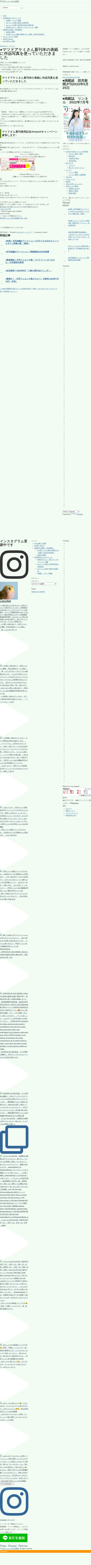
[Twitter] (4, 1546)
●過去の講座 (10, 32)
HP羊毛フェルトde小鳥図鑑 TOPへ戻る (13, 218)
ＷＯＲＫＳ (4, 46)
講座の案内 (72, 193)
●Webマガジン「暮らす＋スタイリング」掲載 (22, 27)
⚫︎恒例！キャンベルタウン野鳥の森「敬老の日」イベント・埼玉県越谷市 (79, 223)
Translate (79, 514)
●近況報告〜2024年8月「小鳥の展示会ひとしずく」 (28, 270)
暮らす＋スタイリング (76, 168)
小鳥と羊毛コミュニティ (74, 184)
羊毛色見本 (72, 161)
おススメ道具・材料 (76, 154)
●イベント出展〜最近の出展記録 (17, 23)
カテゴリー (35, 581)
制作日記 (72, 156)
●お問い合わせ (8, 39)
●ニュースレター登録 (10, 36)
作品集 (68, 181)
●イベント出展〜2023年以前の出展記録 (20, 25)
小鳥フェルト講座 (72, 186)
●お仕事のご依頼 (9, 41)
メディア (12, 46)
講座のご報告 (73, 191)
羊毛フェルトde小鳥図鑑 (10, 1548)
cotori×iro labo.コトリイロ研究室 (77, 151)
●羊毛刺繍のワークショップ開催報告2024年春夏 (27, 252)
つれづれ (69, 177)
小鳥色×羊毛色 (74, 158)
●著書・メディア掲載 (13, 20)
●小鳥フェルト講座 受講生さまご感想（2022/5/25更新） (25, 34)
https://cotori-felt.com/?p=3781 (71, 77)
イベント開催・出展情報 (77, 175)
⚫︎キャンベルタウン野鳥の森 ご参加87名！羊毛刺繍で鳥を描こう (79, 248)
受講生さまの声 (74, 188)
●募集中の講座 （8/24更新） (13, 30)
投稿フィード (70, 811)
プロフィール (70, 179)
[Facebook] (13, 1546)
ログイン (69, 808)
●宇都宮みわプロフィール (12, 18)
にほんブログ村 (5, 209)
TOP (4, 16)
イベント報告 (73, 172)
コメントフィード (72, 813)
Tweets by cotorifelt (38, 592)
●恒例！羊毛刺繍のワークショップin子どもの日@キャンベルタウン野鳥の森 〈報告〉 (78, 211)
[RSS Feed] (22, 1546)
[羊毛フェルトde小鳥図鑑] (9, 1)
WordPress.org (71, 815)
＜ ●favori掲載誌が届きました (10, 289)
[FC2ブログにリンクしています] (74, 803)
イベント (69, 170)
